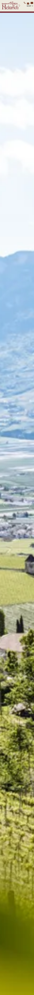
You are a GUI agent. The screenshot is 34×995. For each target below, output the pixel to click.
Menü (29, 6)
